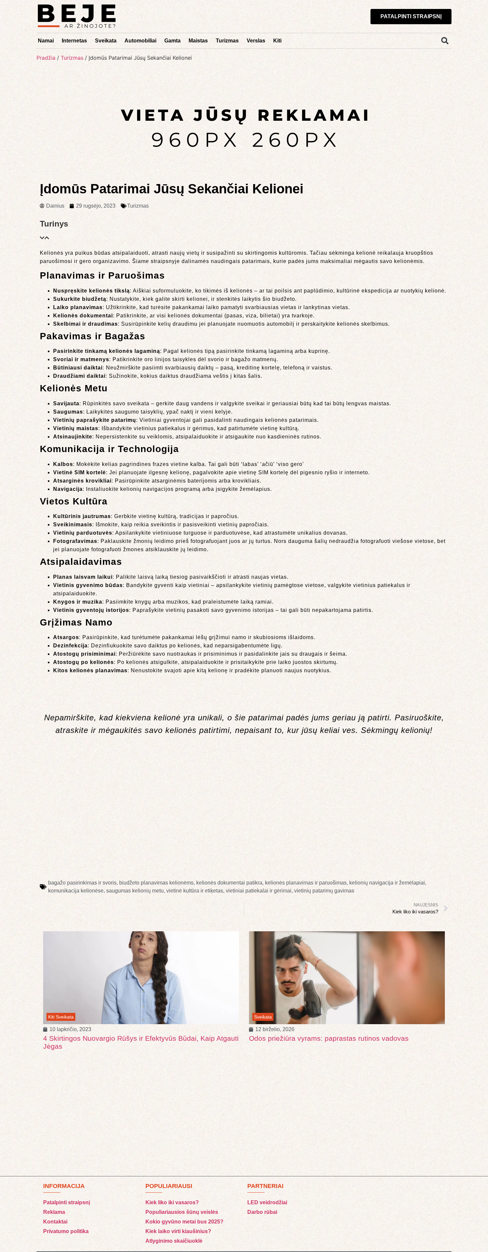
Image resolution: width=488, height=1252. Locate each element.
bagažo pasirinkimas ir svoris (82, 883)
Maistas (198, 40)
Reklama (54, 1212)
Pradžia (46, 57)
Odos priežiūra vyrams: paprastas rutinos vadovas (123, 1038)
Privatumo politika (66, 1231)
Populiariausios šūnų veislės (181, 1212)
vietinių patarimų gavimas (324, 890)
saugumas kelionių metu (135, 890)
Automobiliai (140, 40)
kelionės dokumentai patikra (229, 883)
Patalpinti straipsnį (66, 1202)
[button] (444, 40)
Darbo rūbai (262, 1212)
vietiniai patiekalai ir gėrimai (258, 890)
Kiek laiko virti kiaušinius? (178, 1231)
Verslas (256, 40)
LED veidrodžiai (267, 1202)
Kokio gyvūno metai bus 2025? (184, 1221)
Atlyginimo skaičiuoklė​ (174, 1241)
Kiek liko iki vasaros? (172, 1202)
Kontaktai (55, 1221)
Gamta (172, 40)
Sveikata (106, 40)
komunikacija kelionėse (76, 890)
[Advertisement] (244, 823)
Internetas (74, 40)
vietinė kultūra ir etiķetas (194, 890)
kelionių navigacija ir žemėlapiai (387, 883)
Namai (46, 40)
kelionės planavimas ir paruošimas (306, 883)
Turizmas (227, 40)
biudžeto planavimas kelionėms (156, 883)
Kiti (277, 40)
